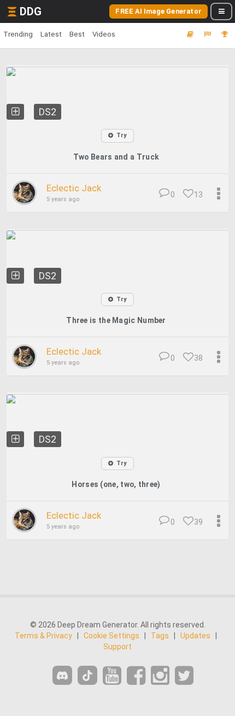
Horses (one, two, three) (116, 484)
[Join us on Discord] (62, 675)
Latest (51, 34)
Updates (195, 635)
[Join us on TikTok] (87, 675)
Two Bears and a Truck (116, 156)
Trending (18, 34)
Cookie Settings (111, 635)
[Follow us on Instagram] (160, 676)
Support (117, 646)
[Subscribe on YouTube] (112, 676)
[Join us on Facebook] (136, 676)
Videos (103, 34)
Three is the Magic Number (116, 320)
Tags (160, 635)
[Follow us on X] (184, 676)
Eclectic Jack (73, 188)
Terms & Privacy (43, 635)
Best (77, 34)
